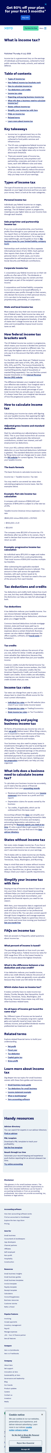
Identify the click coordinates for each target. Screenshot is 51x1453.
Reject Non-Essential (25, 1443)
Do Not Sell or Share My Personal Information (25, 1436)
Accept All (25, 1449)
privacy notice (21, 1430)
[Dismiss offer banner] (45, 4)
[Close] (42, 1414)
